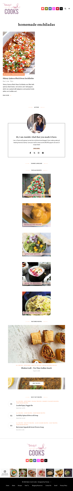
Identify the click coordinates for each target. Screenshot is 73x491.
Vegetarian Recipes (18, 74)
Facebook (30, 153)
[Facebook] (50, 8)
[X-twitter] (61, 8)
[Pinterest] (57, 8)
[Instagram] (53, 8)
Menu (69, 9)
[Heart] (42, 8)
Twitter (34, 153)
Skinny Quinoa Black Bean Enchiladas (18, 78)
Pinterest (43, 153)
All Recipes (7, 74)
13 (12, 81)
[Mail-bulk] (46, 8)
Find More (36, 148)
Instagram (38, 153)
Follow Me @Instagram (5, 474)
